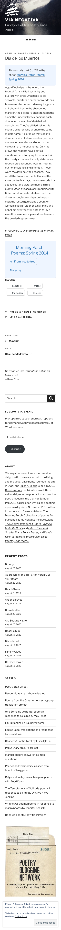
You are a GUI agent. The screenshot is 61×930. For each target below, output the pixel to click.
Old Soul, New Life (16, 620)
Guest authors (13, 490)
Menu (32, 39)
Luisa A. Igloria (40, 53)
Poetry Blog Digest (16, 686)
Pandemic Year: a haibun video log (25, 693)
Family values (13, 651)
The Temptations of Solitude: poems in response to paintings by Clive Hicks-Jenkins (28, 793)
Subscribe (15, 449)
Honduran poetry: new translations (25, 815)
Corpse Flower (14, 662)
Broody (9, 564)
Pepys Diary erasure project (21, 747)
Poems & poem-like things (28, 312)
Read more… (21, 540)
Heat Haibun (12, 631)
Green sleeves (13, 599)
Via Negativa (22, 19)
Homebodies (13, 610)
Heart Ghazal (12, 589)
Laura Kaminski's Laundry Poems (25, 722)
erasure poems (28, 494)
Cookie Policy (21, 916)
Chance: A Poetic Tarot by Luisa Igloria (27, 741)
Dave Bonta (28, 481)
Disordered (12, 641)
